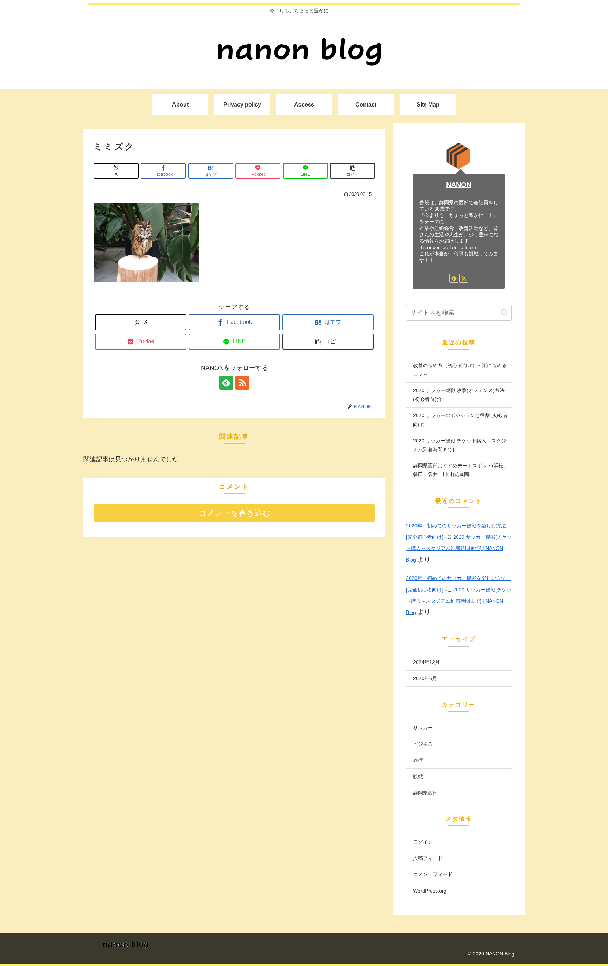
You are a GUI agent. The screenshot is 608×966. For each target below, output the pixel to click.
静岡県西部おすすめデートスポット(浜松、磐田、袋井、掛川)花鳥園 (460, 470)
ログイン (423, 842)
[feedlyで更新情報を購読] (226, 383)
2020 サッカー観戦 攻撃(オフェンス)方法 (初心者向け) (459, 395)
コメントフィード (432, 874)
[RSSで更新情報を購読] (242, 383)
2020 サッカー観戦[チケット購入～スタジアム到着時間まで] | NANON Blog (459, 548)
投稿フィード (428, 858)
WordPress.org (429, 891)
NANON (458, 184)
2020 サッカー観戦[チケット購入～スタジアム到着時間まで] (459, 445)
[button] (352, 171)
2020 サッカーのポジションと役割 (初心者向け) (460, 419)
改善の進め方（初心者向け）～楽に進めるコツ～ (460, 370)
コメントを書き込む (234, 512)
